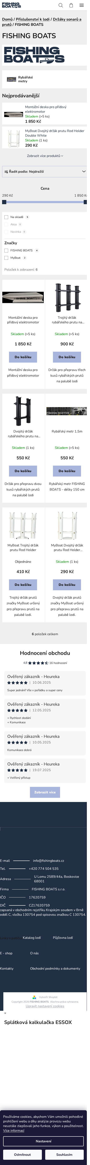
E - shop (6, 953)
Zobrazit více (45, 792)
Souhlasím (64, 1154)
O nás (34, 953)
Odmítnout (22, 1154)
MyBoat (17, 258)
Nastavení (43, 1141)
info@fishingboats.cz (48, 860)
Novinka (17, 232)
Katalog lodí (32, 938)
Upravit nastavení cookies (45, 1006)
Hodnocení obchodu (45, 653)
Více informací (13, 1130)
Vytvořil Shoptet (48, 997)
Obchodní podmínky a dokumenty (55, 969)
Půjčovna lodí (63, 938)
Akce (15, 224)
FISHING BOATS (23, 250)
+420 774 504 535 (44, 868)
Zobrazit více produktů (43, 156)
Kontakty (6, 969)
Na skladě (19, 217)
